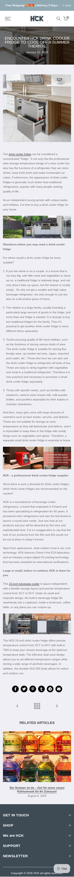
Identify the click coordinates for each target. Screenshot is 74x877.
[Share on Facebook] (15, 689)
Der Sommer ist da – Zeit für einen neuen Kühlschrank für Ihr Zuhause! (37, 789)
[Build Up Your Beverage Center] (17, 706)
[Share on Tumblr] (41, 689)
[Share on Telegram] (50, 689)
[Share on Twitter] (24, 689)
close (67, 5)
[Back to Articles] (37, 706)
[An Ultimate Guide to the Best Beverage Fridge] (57, 706)
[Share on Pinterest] (32, 689)
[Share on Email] (58, 689)
